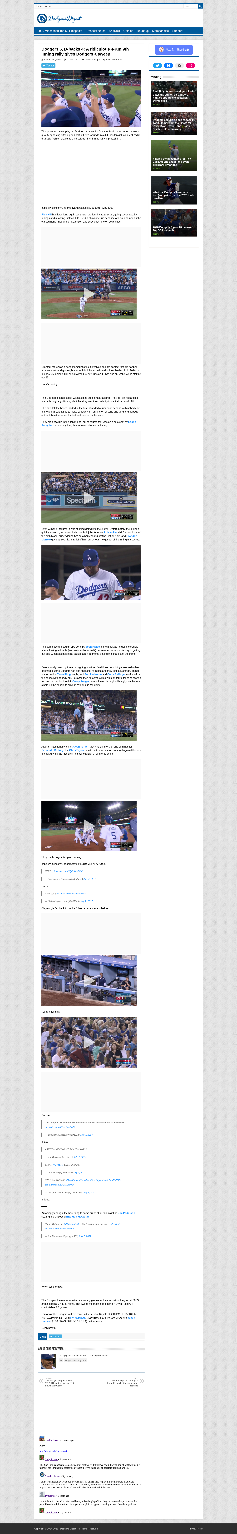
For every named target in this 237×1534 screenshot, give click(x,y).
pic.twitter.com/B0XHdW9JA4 (59, 1228)
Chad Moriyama (52, 59)
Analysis (114, 31)
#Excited (115, 1224)
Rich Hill (46, 214)
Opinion (128, 31)
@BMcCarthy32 (72, 1224)
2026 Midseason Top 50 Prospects (60, 31)
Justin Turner (80, 746)
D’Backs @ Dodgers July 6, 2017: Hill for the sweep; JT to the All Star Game (60, 1382)
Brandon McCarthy (77, 1216)
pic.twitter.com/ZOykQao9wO (60, 1127)
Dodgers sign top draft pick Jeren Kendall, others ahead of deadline (122, 1382)
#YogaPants (72, 1180)
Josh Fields (93, 646)
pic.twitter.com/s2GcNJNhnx (59, 1184)
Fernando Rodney (52, 750)
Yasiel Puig (64, 674)
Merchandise (160, 31)
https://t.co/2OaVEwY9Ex (108, 1180)
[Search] (200, 6)
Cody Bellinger (116, 674)
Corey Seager (80, 681)
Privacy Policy (196, 1528)
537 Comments (114, 59)
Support (177, 31)
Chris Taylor (76, 750)
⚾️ (173, 49)
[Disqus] (91, 1475)
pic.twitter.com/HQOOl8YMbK (68, 871)
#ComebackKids (87, 1180)
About (48, 6)
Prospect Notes (95, 31)
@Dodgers (58, 1164)
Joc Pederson (93, 674)
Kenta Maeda (78, 1317)
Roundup (143, 31)
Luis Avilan (111, 532)
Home (39, 6)
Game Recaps (92, 59)
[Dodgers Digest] (59, 18)
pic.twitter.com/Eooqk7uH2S (71, 893)
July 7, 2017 (90, 879)
